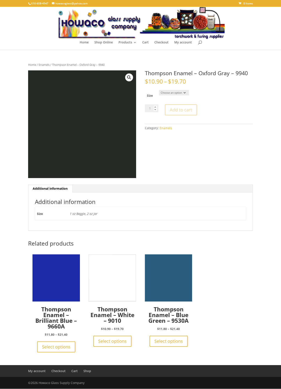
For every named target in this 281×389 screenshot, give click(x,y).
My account (183, 42)
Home (84, 42)
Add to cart (181, 110)
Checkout (161, 42)
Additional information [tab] (50, 188)
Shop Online (103, 42)
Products (125, 42)
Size (150, 95)
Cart (145, 42)
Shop (87, 371)
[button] (129, 77)
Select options (56, 347)
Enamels (44, 65)
